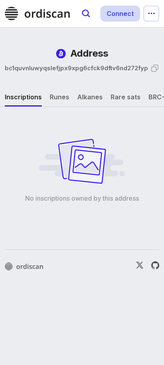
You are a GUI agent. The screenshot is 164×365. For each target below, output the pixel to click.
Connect (120, 14)
